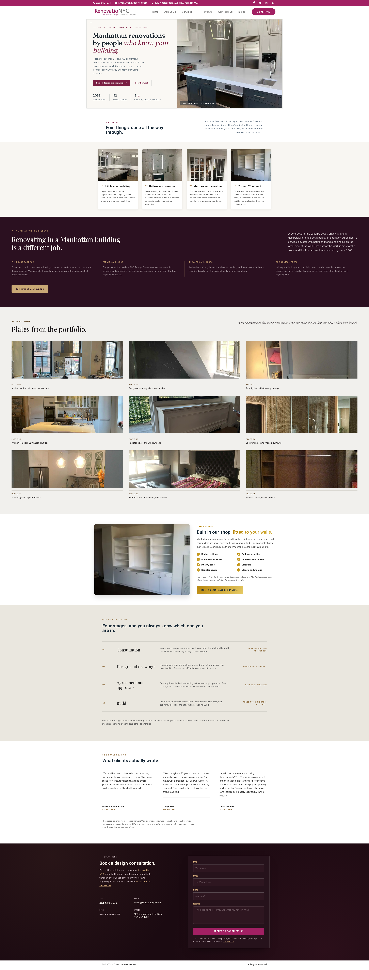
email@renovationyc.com (147, 902)
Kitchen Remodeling (117, 186)
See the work (141, 83)
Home (155, 12)
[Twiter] (260, 3)
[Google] (273, 3)
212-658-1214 (108, 902)
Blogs (241, 12)
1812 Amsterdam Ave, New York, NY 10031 (148, 915)
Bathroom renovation (162, 186)
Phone (195, 890)
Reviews (207, 12)
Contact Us (225, 12)
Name (195, 862)
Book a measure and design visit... (219, 590)
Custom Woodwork (249, 186)
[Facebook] (254, 3)
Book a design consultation (110, 83)
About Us (170, 12)
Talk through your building (30, 289)
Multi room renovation (207, 186)
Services (187, 12)
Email (195, 876)
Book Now (263, 11)
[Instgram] (266, 3)
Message (196, 904)
